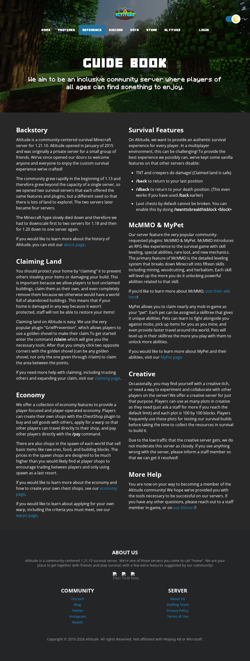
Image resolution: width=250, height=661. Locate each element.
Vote (134, 30)
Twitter (77, 610)
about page (74, 244)
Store (151, 30)
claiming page (107, 378)
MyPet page (171, 357)
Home (46, 30)
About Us (177, 598)
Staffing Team (178, 604)
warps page (26, 515)
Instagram (77, 616)
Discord (116, 30)
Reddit (77, 622)
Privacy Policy (177, 610)
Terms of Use (177, 616)
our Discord (184, 507)
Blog (77, 604)
